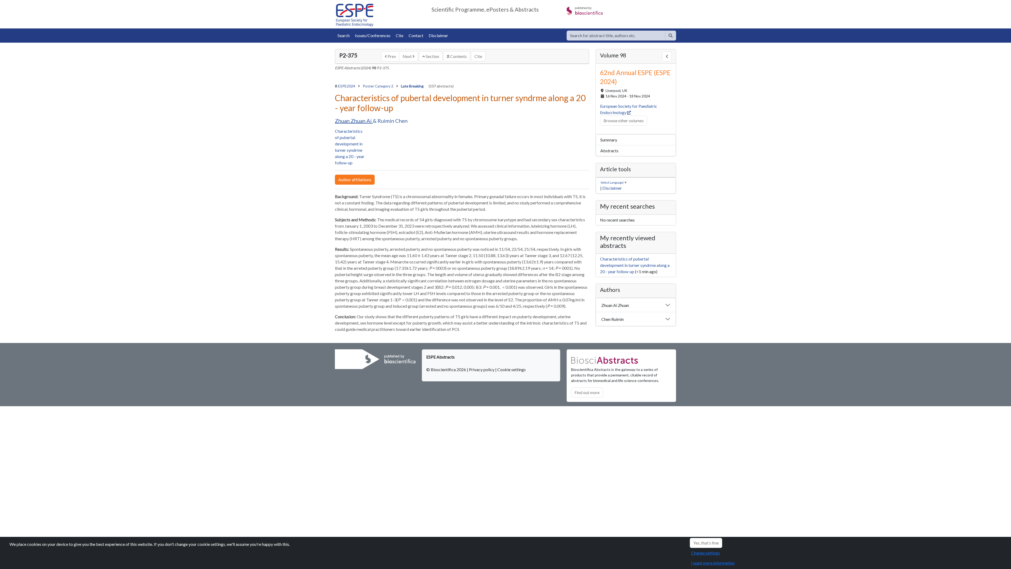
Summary (608, 139)
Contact (416, 35)
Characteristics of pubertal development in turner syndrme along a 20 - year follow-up (635, 265)
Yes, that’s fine (706, 542)
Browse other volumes (623, 120)
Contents (458, 56)
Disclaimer (438, 35)
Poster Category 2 (378, 86)
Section (432, 56)
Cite (399, 35)
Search (344, 35)
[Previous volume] (667, 56)
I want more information (713, 562)
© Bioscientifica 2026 (446, 369)
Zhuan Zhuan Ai (354, 120)
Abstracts (609, 150)
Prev (391, 56)
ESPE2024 (347, 86)
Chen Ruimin (612, 319)
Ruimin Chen (393, 120)
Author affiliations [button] (354, 179)
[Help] (670, 36)
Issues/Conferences (372, 35)
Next (408, 56)
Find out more (586, 392)
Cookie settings (511, 369)
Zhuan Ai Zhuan (615, 305)
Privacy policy (481, 369)
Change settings (705, 552)
